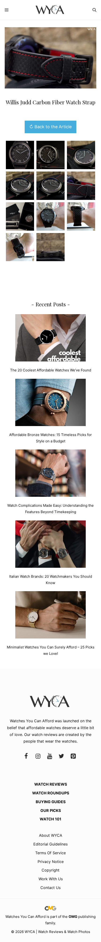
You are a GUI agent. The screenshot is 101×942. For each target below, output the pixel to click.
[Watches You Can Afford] (50, 9)
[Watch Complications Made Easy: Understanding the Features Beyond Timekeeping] (50, 474)
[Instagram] (37, 756)
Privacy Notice (51, 861)
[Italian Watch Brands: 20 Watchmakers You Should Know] (50, 545)
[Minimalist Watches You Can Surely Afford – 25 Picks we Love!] (50, 615)
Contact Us (50, 887)
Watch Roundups (50, 793)
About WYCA (50, 835)
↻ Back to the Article (50, 126)
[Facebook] (26, 756)
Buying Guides (51, 801)
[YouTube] (49, 756)
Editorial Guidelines (50, 844)
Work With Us (51, 878)
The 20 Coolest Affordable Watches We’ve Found (50, 370)
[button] (94, 9)
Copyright (50, 870)
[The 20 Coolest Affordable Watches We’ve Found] (50, 338)
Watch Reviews (50, 784)
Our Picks (50, 810)
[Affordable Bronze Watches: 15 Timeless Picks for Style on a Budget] (50, 403)
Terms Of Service (50, 852)
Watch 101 (50, 819)
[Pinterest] (73, 756)
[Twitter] (61, 756)
